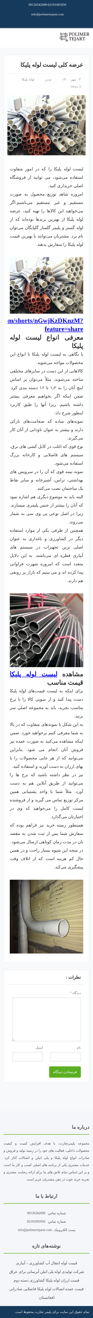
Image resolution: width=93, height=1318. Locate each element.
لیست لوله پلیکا (33, 674)
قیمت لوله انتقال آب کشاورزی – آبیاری (46, 1263)
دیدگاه (75, 993)
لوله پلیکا (28, 79)
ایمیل (39, 1047)
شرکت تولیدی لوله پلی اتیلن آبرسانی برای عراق (46, 1272)
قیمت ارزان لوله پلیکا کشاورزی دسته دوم (46, 1280)
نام (79, 1047)
